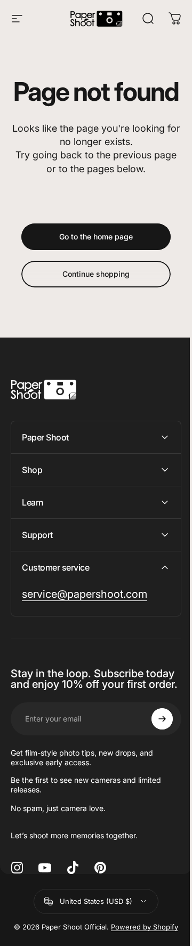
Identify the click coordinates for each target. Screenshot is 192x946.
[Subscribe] (154, 755)
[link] (84, 620)
